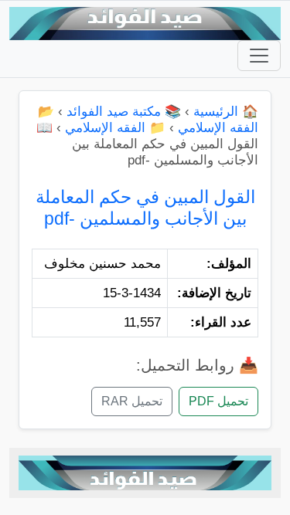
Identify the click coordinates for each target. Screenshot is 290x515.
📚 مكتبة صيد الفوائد (124, 111)
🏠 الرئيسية (225, 111)
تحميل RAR (131, 401)
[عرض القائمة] (259, 55)
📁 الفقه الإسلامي (115, 127)
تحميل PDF (218, 401)
